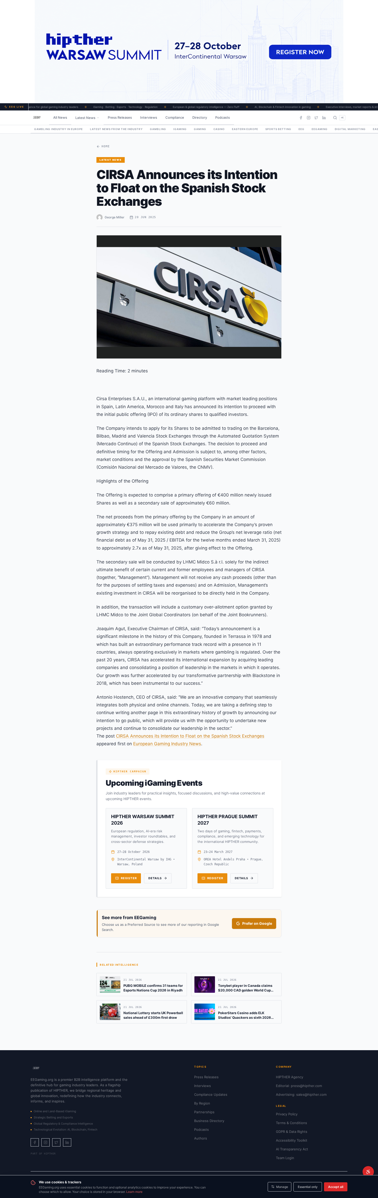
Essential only (308, 1187)
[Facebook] (301, 118)
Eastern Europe (245, 129)
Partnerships (204, 1112)
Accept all (335, 1187)
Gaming (200, 129)
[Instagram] (308, 118)
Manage (282, 1187)
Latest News (85, 118)
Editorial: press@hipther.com (299, 1086)
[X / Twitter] (316, 118)
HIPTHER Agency (289, 1077)
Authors (200, 1138)
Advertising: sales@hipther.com (301, 1094)
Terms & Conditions (291, 1123)
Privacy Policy (287, 1114)
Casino (219, 129)
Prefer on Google (257, 923)
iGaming (180, 129)
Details (155, 878)
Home (106, 146)
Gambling (158, 129)
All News (60, 117)
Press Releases (120, 117)
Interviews (148, 117)
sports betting (278, 129)
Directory (199, 117)
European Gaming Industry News (167, 743)
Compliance (174, 117)
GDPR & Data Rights (291, 1131)
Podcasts (222, 117)
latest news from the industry (116, 129)
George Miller (114, 217)
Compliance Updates (210, 1094)
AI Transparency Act (292, 1149)
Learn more (134, 1192)
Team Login (285, 1158)
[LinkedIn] (324, 118)
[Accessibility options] (368, 1171)
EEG (301, 129)
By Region (202, 1103)
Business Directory (209, 1121)
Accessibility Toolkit (291, 1140)
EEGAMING (320, 129)
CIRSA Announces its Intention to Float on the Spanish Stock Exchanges (190, 736)
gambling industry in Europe (58, 129)
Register (129, 878)
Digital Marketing (350, 129)
